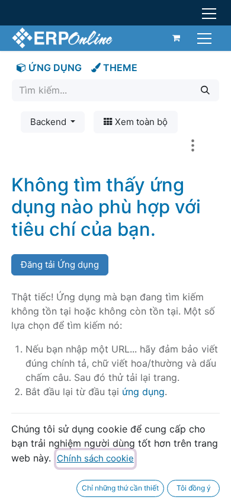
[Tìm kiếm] (205, 90)
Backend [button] (49, 121)
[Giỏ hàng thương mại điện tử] (176, 38)
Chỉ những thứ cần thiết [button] (120, 487)
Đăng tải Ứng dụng (60, 264)
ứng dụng (143, 392)
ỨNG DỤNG (54, 67)
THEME (119, 67)
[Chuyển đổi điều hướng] (206, 37)
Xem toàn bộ (140, 121)
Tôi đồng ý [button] (194, 487)
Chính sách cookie (95, 458)
